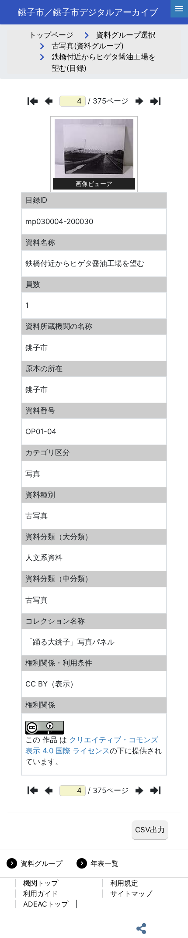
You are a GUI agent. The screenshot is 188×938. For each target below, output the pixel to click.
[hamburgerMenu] (179, 8)
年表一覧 (104, 863)
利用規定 (124, 883)
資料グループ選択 (126, 35)
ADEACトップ (45, 904)
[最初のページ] (33, 101)
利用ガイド (40, 893)
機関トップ (40, 883)
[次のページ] (139, 101)
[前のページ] (48, 101)
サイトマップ (131, 893)
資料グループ (42, 863)
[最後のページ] (155, 101)
